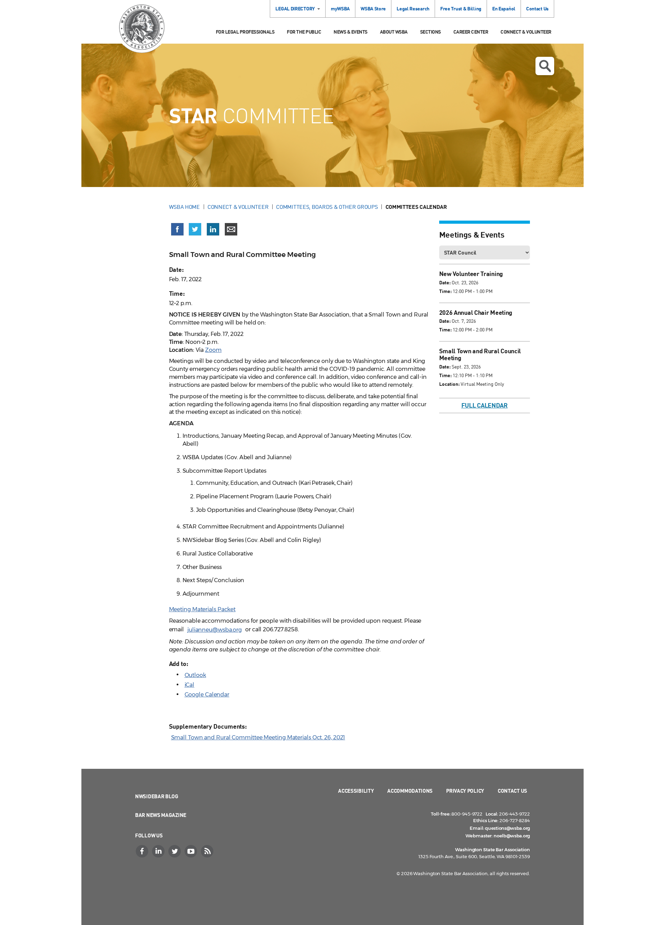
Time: (445, 291)
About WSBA (394, 32)
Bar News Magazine (160, 815)
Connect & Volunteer (525, 32)
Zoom (213, 350)
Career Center (470, 32)
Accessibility (356, 791)
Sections (430, 32)
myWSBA (340, 8)
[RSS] (207, 851)
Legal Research (413, 8)
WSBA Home (184, 206)
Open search (544, 66)
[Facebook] (142, 851)
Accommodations (410, 791)
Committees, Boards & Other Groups (327, 206)
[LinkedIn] (159, 851)
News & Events (350, 32)
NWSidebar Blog (156, 796)
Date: (445, 282)
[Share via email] (231, 229)
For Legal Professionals (245, 32)
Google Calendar (207, 694)
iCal (190, 685)
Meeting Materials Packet (202, 609)
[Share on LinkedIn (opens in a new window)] (213, 229)
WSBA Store (373, 8)
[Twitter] (175, 851)
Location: (449, 384)
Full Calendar (484, 405)
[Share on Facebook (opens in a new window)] (177, 229)
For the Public (304, 32)
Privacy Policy (465, 791)
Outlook (195, 675)
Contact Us (537, 8)
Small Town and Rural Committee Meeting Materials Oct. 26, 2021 (258, 737)
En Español (503, 8)
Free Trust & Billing (460, 8)
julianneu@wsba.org (214, 629)
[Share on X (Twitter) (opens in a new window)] (195, 229)
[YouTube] (191, 851)
